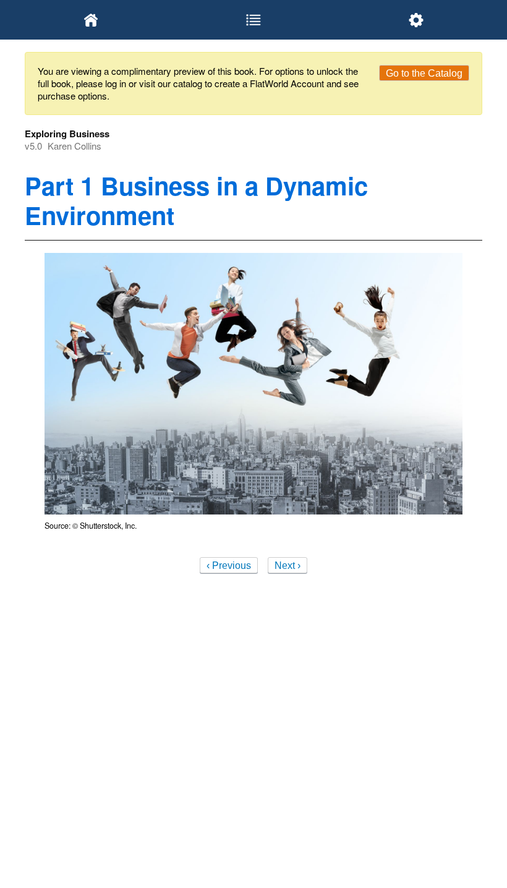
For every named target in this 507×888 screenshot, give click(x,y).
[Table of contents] (254, 19)
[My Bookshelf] (91, 19)
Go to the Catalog (424, 73)
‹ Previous (229, 565)
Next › (287, 565)
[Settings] (415, 19)
